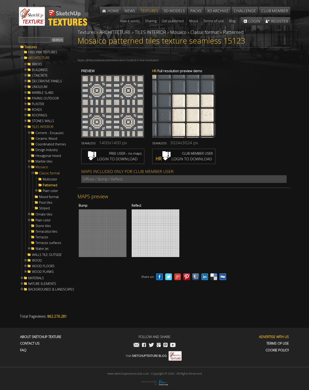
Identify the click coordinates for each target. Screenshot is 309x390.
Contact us (30, 343)
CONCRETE (40, 75)
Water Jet (42, 249)
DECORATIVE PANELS (47, 81)
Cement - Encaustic (50, 133)
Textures (31, 47)
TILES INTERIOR (42, 127)
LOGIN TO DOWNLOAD (117, 158)
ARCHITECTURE (39, 58)
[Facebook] (159, 276)
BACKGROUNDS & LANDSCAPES (51, 289)
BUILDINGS (40, 70)
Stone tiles (43, 226)
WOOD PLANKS (43, 272)
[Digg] (222, 276)
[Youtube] (173, 345)
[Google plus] (177, 276)
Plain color (50, 191)
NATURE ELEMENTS (42, 284)
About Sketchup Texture (40, 337)
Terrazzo (42, 237)
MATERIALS (36, 278)
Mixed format (49, 197)
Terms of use (277, 343)
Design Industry (47, 150)
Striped (44, 208)
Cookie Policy (277, 350)
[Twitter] (168, 276)
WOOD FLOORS (43, 266)
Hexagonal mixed (48, 156)
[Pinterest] (186, 276)
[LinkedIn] (204, 276)
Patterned (50, 185)
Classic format (49, 173)
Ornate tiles (44, 214)
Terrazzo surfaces (48, 243)
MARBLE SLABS (43, 93)
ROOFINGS (39, 115)
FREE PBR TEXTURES (42, 52)
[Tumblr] (195, 276)
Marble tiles (44, 161)
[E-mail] (136, 345)
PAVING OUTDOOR (45, 98)
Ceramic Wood (46, 139)
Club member (274, 10)
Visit (146, 356)
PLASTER (38, 104)
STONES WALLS (43, 121)
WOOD (37, 260)
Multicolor (50, 179)
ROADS (37, 110)
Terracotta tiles (46, 231)
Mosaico (42, 167)
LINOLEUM (39, 87)
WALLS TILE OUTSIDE (47, 255)
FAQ (23, 350)
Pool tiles (45, 203)
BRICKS (37, 64)
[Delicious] (213, 276)
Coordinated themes (51, 144)
